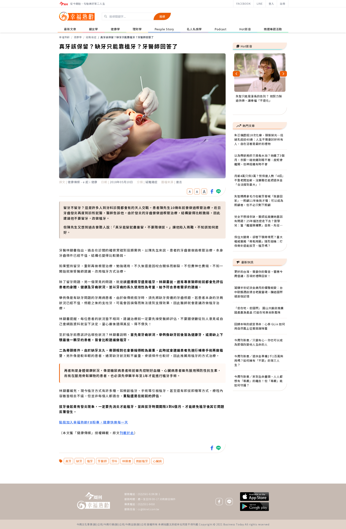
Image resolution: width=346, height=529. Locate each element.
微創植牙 (142, 461)
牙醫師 (102, 461)
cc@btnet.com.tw (148, 509)
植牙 (90, 461)
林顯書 (126, 461)
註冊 (282, 3)
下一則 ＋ (242, 483)
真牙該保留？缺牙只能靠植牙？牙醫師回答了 (127, 37)
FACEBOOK (243, 3)
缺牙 (79, 461)
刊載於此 (127, 432)
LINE (260, 3)
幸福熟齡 (64, 37)
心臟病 (157, 461)
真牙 (68, 461)
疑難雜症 (91, 37)
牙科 (115, 461)
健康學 (78, 37)
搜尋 (162, 16)
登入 (271, 3)
